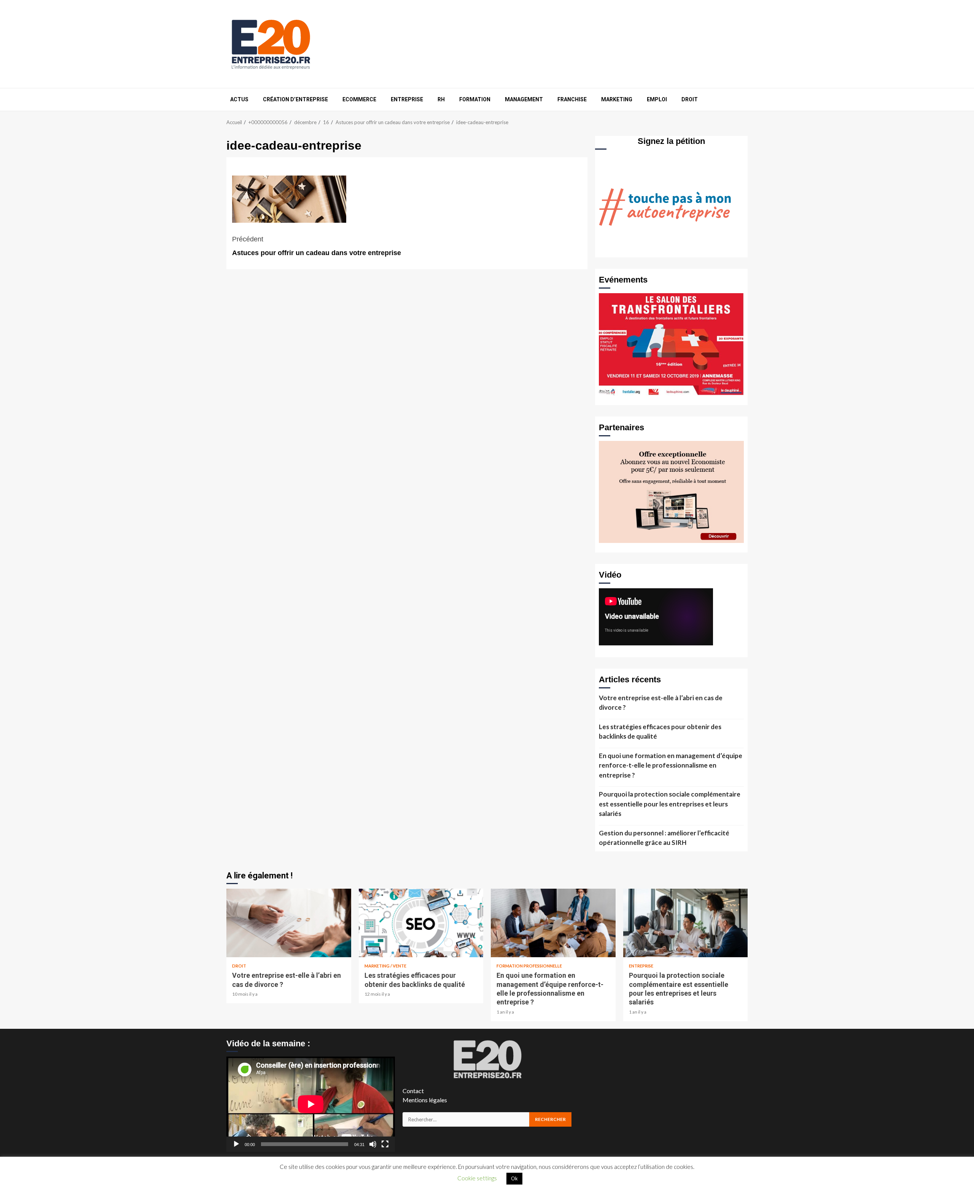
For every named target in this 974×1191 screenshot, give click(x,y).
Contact (413, 1090)
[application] (310, 1104)
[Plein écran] (385, 1144)
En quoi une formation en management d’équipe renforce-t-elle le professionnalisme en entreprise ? (670, 765)
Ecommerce (359, 99)
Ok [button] (514, 1178)
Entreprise (407, 99)
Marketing (616, 99)
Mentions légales (425, 1099)
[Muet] (373, 1144)
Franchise (572, 99)
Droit (689, 99)
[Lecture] (236, 1144)
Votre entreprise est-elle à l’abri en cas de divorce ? (661, 703)
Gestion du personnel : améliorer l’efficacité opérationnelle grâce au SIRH (664, 838)
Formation (474, 99)
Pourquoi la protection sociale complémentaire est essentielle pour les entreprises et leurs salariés (669, 803)
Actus (239, 99)
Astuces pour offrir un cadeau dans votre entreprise (316, 246)
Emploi (657, 99)
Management (524, 99)
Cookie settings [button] (477, 1178)
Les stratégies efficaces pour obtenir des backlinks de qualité (660, 732)
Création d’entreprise (295, 99)
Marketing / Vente (385, 966)
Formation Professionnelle (529, 966)
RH (441, 99)
